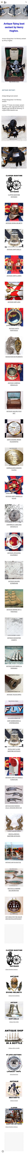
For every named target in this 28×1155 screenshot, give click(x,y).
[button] (2, 2)
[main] (14, 27)
